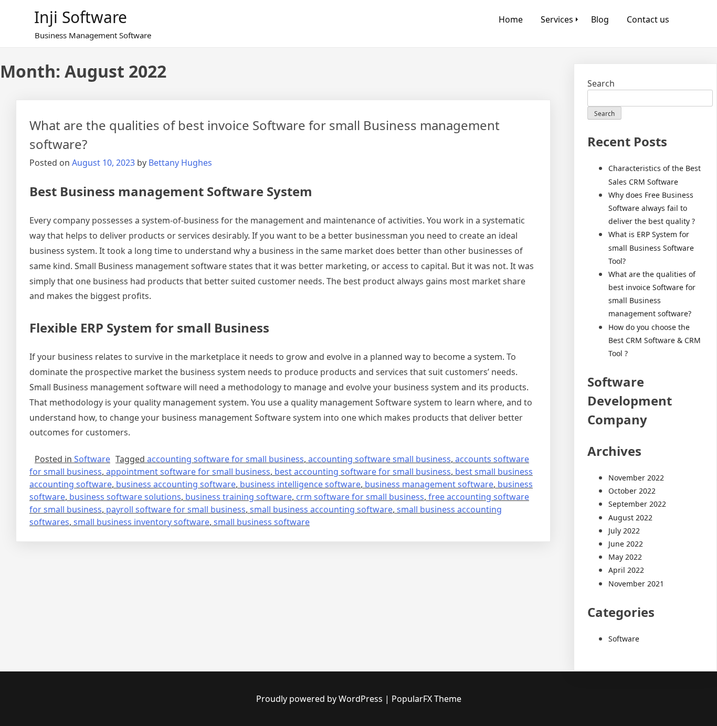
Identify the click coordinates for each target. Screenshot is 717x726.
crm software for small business (360, 497)
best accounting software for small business (363, 471)
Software (92, 459)
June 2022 (625, 544)
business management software (429, 484)
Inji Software (80, 17)
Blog (600, 19)
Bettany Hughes (180, 162)
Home (511, 19)
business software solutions (125, 497)
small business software (262, 522)
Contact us (648, 19)
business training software (238, 497)
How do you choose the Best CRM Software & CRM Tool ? (654, 340)
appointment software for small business (188, 471)
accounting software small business (379, 459)
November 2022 (636, 478)
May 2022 (625, 557)
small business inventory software (141, 522)
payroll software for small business (176, 509)
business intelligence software (300, 484)
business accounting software (176, 484)
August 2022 (630, 517)
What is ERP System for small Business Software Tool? (651, 247)
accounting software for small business (225, 459)
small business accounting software (321, 509)
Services (557, 19)
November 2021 (636, 584)
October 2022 (632, 491)
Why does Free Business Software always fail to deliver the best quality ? (651, 208)
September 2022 (637, 504)
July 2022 (624, 531)
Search (601, 83)
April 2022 (626, 570)
